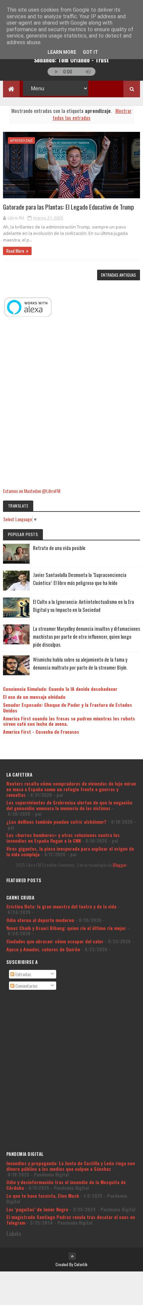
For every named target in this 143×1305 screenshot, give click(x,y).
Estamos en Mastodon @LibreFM (31, 490)
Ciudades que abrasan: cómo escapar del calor (54, 941)
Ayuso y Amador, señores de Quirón (43, 949)
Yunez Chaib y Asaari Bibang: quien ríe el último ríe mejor (66, 927)
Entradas (22, 974)
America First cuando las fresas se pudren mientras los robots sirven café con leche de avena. (69, 721)
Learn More (62, 52)
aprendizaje (21, 140)
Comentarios (26, 985)
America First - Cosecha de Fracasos (41, 731)
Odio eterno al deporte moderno (40, 919)
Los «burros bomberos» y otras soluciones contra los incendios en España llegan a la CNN (63, 837)
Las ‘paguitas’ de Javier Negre (37, 1209)
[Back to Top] (72, 1256)
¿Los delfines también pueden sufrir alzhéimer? (56, 821)
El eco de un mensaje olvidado (34, 696)
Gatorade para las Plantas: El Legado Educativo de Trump (68, 206)
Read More (15, 250)
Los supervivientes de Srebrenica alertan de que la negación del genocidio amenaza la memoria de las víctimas (69, 805)
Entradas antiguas (118, 275)
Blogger (119, 864)
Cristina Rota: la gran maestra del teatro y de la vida (61, 906)
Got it (90, 52)
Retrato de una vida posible (59, 547)
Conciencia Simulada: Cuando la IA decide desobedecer (60, 688)
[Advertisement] (71, 402)
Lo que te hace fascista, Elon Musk (42, 1195)
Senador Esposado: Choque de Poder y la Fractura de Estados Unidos (67, 707)
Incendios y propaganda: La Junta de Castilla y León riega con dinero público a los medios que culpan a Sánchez (70, 1166)
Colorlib (80, 1264)
